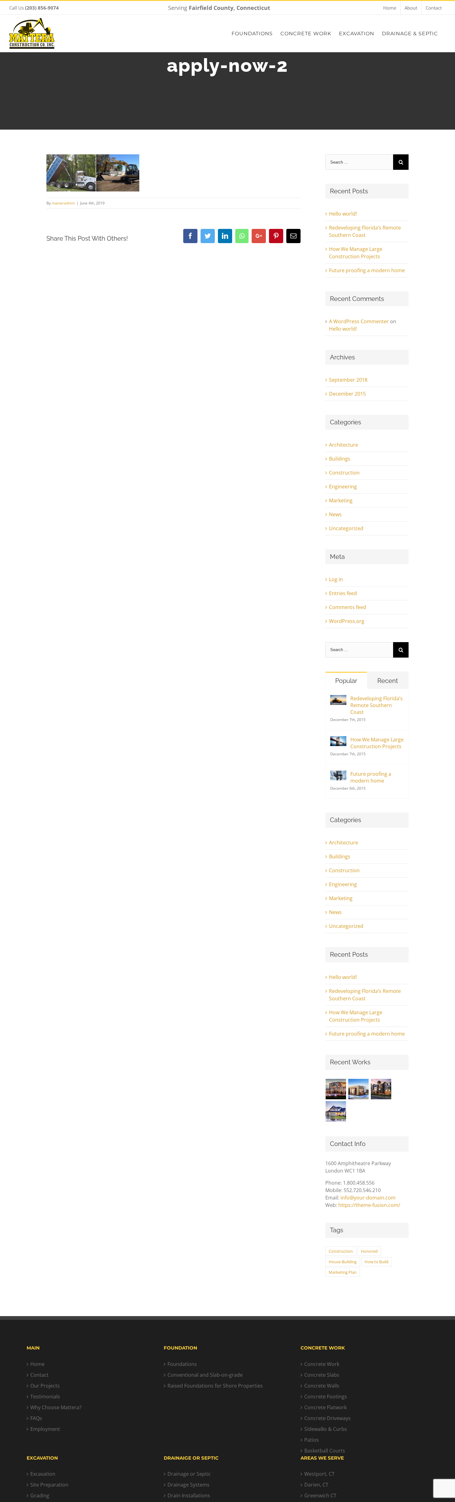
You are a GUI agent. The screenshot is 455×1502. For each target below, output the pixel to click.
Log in (336, 579)
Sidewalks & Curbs (325, 1429)
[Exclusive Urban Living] (381, 1089)
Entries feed (343, 593)
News (335, 514)
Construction (344, 472)
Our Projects (45, 1385)
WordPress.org (346, 621)
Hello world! (343, 213)
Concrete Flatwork (325, 1407)
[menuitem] (389, 8)
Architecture (343, 444)
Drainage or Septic (189, 1473)
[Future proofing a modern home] (338, 774)
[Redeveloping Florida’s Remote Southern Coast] (338, 698)
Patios (311, 1439)
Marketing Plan (343, 1272)
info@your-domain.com (368, 1197)
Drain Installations (188, 1495)
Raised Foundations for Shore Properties (215, 1385)
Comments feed (347, 607)
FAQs (36, 1418)
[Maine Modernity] (358, 1089)
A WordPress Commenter (359, 321)
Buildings (339, 458)
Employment (45, 1429)
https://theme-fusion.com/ (369, 1205)
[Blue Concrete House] (336, 1111)
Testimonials (45, 1396)
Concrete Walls (321, 1385)
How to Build (376, 1261)
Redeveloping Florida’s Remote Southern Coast (376, 705)
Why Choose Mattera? (55, 1407)
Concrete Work (321, 1364)
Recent (387, 680)
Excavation (42, 1473)
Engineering (343, 486)
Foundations (182, 1364)
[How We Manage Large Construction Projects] (338, 739)
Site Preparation (49, 1484)
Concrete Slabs (321, 1374)
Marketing (341, 500)
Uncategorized (346, 528)
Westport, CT (319, 1473)
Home (37, 1364)
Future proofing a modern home (367, 270)
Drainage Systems (188, 1484)
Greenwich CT (320, 1495)
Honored (369, 1251)
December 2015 (347, 393)
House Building (343, 1261)
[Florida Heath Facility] (336, 1089)
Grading (39, 1495)
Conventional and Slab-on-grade (205, 1374)
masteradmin (63, 203)
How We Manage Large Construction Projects (377, 743)
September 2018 (348, 379)
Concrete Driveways (327, 1418)
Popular (346, 680)
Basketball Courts (324, 1450)
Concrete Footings (325, 1396)
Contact (39, 1374)
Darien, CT (316, 1484)
